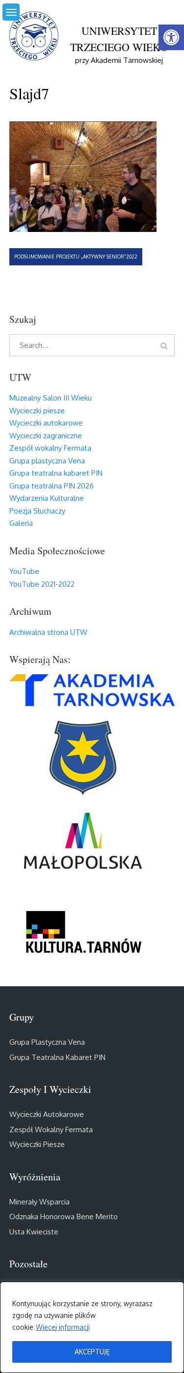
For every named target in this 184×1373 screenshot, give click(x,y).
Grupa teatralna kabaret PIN (56, 473)
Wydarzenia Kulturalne (46, 498)
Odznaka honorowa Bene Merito (63, 1216)
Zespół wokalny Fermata (50, 448)
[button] (171, 37)
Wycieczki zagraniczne (45, 435)
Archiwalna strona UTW (48, 632)
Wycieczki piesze (37, 410)
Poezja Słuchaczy (37, 510)
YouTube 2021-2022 (42, 584)
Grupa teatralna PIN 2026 (51, 485)
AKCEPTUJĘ (92, 1351)
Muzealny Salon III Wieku (50, 397)
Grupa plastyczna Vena (47, 460)
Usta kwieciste (33, 1231)
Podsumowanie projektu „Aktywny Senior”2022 (75, 256)
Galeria (21, 523)
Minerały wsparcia (39, 1201)
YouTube (24, 571)
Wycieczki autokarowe (46, 423)
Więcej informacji (63, 1327)
